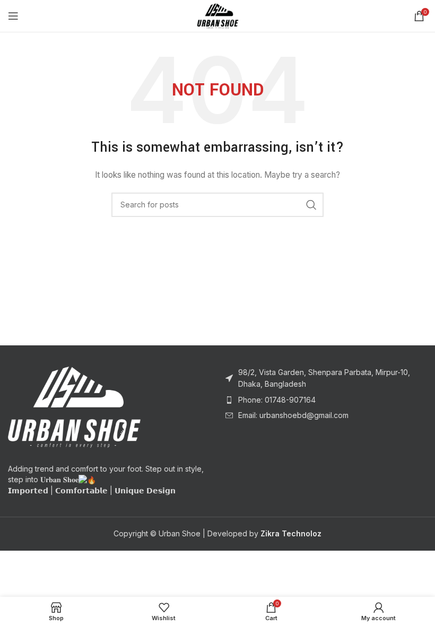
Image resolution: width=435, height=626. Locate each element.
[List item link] (326, 400)
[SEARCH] (311, 205)
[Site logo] (217, 15)
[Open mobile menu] (13, 16)
